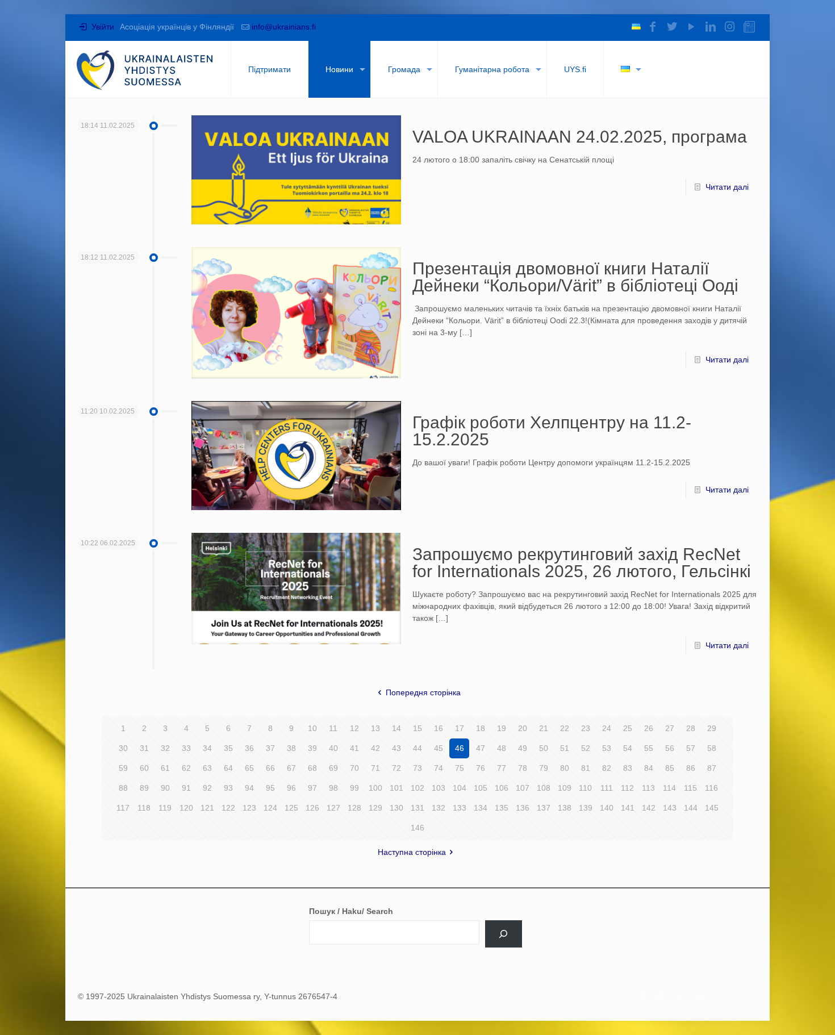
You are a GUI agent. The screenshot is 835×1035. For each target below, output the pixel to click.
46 (459, 748)
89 (144, 787)
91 (186, 787)
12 (354, 728)
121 (207, 807)
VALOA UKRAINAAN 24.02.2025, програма (579, 136)
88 (123, 787)
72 (396, 768)
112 (627, 787)
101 (396, 787)
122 (228, 807)
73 (417, 768)
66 (270, 768)
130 (396, 807)
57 (690, 748)
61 (165, 768)
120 (186, 807)
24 (606, 728)
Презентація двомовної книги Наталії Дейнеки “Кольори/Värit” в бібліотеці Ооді (575, 277)
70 (354, 768)
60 (144, 768)
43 (396, 748)
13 (375, 728)
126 (312, 807)
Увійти (101, 26)
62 (186, 768)
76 (480, 768)
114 (669, 787)
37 (270, 748)
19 (501, 728)
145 (712, 807)
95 (270, 787)
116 (711, 787)
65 (249, 768)
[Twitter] (672, 26)
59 (123, 768)
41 (354, 748)
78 (522, 768)
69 (333, 768)
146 (417, 827)
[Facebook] (653, 26)
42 (375, 748)
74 (438, 768)
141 (627, 807)
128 (354, 807)
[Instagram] (730, 26)
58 (711, 748)
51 (564, 748)
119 (165, 807)
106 (501, 787)
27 (669, 728)
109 (564, 787)
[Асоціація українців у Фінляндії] (145, 69)
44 (417, 748)
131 (417, 807)
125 (291, 807)
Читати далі (727, 186)
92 (207, 787)
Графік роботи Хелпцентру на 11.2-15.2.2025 (551, 431)
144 (691, 807)
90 (165, 787)
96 (291, 787)
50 (543, 748)
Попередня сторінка (423, 692)
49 (522, 748)
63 (207, 768)
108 (543, 787)
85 (669, 768)
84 (648, 768)
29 (711, 728)
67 (291, 768)
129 (375, 807)
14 (396, 728)
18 (480, 728)
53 (606, 748)
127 (333, 807)
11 (333, 728)
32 (165, 748)
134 (480, 807)
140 (606, 807)
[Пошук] (503, 934)
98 (333, 787)
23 (585, 728)
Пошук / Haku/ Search (351, 911)
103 (438, 787)
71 (375, 768)
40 (333, 748)
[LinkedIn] (711, 26)
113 (648, 787)
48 (501, 748)
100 (375, 787)
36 (249, 748)
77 (501, 768)
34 (207, 748)
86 (690, 768)
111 (606, 787)
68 (312, 768)
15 (417, 728)
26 (648, 728)
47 (480, 748)
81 (585, 768)
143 (670, 807)
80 (564, 768)
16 (438, 728)
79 (543, 768)
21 (543, 728)
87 (711, 768)
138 (564, 807)
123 (249, 807)
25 (627, 728)
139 (585, 807)
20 (522, 728)
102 (417, 787)
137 (543, 807)
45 (438, 748)
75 (459, 768)
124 (270, 807)
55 (648, 748)
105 (480, 787)
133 (459, 807)
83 (627, 768)
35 (228, 748)
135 (501, 807)
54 (627, 748)
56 (669, 748)
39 (312, 748)
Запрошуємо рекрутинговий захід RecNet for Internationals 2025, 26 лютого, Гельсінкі (581, 563)
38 (291, 748)
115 (690, 787)
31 (144, 748)
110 (585, 787)
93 (228, 787)
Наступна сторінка (412, 852)
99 (354, 787)
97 (312, 787)
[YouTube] (691, 26)
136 (522, 807)
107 (522, 787)
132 (438, 807)
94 (249, 787)
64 (228, 768)
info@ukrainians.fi (284, 26)
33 (186, 748)
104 (459, 787)
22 (564, 728)
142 (649, 807)
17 (459, 728)
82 (606, 768)
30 (123, 748)
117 (123, 807)
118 (144, 807)
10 (312, 728)
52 (585, 748)
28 (690, 728)
